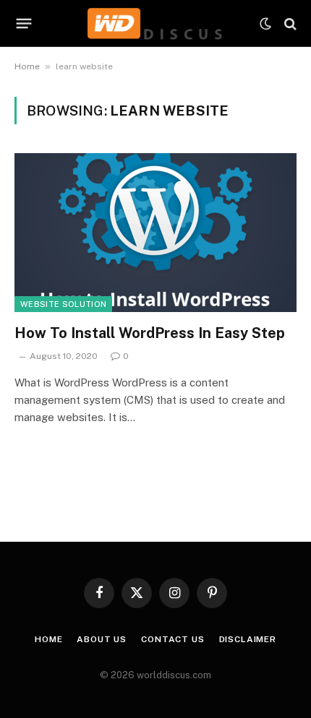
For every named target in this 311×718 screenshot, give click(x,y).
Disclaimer (247, 639)
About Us (102, 639)
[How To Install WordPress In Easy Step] (155, 232)
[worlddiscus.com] (155, 23)
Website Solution (63, 304)
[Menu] (24, 24)
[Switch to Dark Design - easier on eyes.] (265, 23)
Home (27, 66)
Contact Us (172, 639)
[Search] (289, 23)
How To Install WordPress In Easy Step (149, 333)
